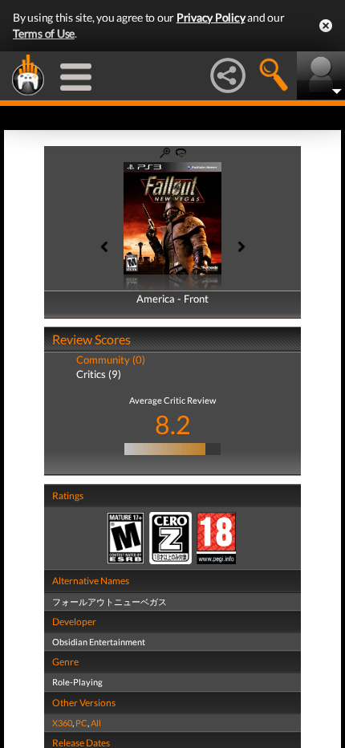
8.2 (173, 424)
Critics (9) (98, 374)
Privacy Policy (211, 17)
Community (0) (110, 359)
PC (81, 723)
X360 (62, 723)
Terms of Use (44, 33)
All (96, 723)
